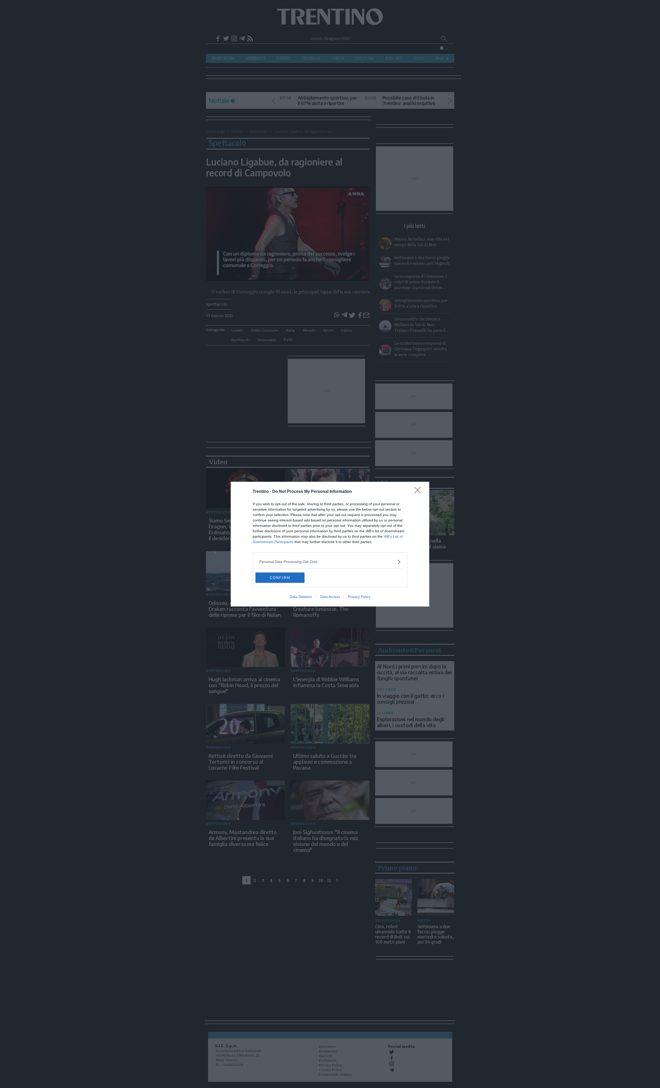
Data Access (330, 597)
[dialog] (330, 544)
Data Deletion (301, 597)
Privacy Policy (359, 597)
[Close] (419, 492)
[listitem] (330, 561)
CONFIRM (280, 578)
